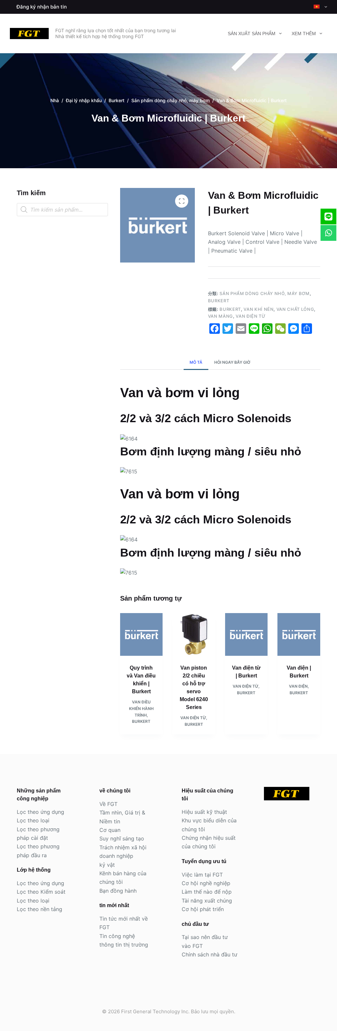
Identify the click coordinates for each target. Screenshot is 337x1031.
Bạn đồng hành (118, 890)
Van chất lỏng (295, 309)
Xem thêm (304, 33)
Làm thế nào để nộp (207, 891)
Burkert (218, 300)
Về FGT (108, 804)
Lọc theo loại (33, 820)
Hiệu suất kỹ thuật (204, 812)
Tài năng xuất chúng (207, 900)
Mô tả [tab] (196, 362)
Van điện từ (250, 316)
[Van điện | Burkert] (298, 634)
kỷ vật (107, 864)
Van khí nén (258, 309)
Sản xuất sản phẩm (251, 33)
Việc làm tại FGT (202, 874)
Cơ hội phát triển (203, 909)
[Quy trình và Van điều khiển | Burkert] (141, 634)
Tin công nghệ (117, 936)
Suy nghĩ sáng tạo (121, 838)
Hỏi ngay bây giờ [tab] (232, 362)
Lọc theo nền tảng (39, 909)
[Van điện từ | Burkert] (246, 634)
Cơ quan (109, 830)
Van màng (220, 316)
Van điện (298, 686)
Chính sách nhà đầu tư (209, 954)
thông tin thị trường (123, 944)
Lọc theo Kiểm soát (41, 891)
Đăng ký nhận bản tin (41, 7)
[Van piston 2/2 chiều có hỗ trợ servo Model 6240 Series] (193, 634)
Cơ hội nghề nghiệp (206, 883)
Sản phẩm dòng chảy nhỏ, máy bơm (264, 293)
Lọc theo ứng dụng (40, 812)
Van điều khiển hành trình (141, 708)
